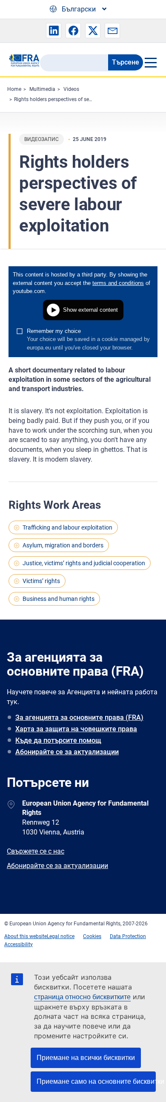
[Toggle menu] (150, 62)
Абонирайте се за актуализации (67, 752)
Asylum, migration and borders (63, 545)
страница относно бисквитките (82, 997)
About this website (25, 936)
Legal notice (60, 936)
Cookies (92, 936)
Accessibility (18, 944)
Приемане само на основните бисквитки (96, 1081)
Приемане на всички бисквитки (86, 1057)
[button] (53, 30)
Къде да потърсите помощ (58, 740)
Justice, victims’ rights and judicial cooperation (84, 563)
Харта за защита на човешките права (76, 729)
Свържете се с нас (35, 851)
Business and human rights (58, 598)
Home (14, 89)
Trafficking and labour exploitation (67, 527)
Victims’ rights (41, 581)
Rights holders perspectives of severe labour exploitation (78, 99)
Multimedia (42, 89)
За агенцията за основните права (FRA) (79, 717)
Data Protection (128, 936)
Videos (71, 89)
